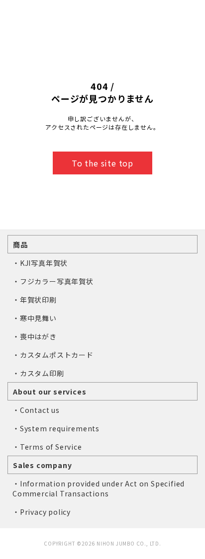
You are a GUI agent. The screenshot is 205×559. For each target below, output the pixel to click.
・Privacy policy (41, 512)
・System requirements (56, 428)
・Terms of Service (47, 447)
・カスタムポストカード (53, 355)
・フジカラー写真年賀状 (53, 281)
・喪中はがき (34, 336)
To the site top (102, 163)
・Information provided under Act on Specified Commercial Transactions (98, 488)
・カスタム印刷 (38, 373)
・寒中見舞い (34, 318)
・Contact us (36, 410)
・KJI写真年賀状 (40, 263)
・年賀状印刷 (34, 300)
